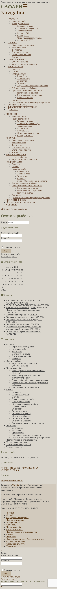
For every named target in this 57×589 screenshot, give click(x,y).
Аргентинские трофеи (16, 315)
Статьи (9, 390)
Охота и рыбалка (19, 209)
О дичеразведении (20, 394)
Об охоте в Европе (20, 418)
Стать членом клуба (10, 254)
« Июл (3, 290)
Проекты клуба (13, 368)
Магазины (16, 430)
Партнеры (11, 425)
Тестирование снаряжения (18, 444)
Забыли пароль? (9, 256)
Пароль (5, 238)
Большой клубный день (17, 324)
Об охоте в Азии (19, 411)
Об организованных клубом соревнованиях (25, 405)
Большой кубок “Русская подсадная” (24, 319)
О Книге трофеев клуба (23, 399)
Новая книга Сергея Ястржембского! (23, 331)
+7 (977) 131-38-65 (10, 470)
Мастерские (17, 428)
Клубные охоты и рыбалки (24, 363)
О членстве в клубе (21, 354)
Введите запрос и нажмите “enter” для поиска (23, 581)
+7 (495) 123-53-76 (29, 468)
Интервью (16, 392)
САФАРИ (11, 7)
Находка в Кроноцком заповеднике (23, 310)
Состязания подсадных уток (25, 387)
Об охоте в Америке (21, 413)
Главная (10, 513)
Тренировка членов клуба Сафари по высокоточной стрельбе (23, 328)
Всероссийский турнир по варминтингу (30, 380)
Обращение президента (23, 347)
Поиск (4, 222)
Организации (18, 433)
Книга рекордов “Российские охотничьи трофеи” (26, 376)
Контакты (16, 359)
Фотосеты (17, 351)
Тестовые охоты (14, 447)
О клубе (10, 344)
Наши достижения (15, 520)
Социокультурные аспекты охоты (28, 423)
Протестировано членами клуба (21, 440)
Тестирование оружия (16, 442)
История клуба (19, 349)
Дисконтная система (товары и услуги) (31, 437)
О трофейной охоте (21, 401)
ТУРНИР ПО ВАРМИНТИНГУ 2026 (22, 305)
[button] (14, 10)
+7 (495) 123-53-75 (10, 468)
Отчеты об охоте (20, 366)
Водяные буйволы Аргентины (20, 317)
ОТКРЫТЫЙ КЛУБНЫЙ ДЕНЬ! (21, 307)
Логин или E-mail (10, 233)
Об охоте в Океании (21, 421)
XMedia (15, 485)
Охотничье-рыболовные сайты (26, 435)
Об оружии (17, 409)
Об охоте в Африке (21, 416)
